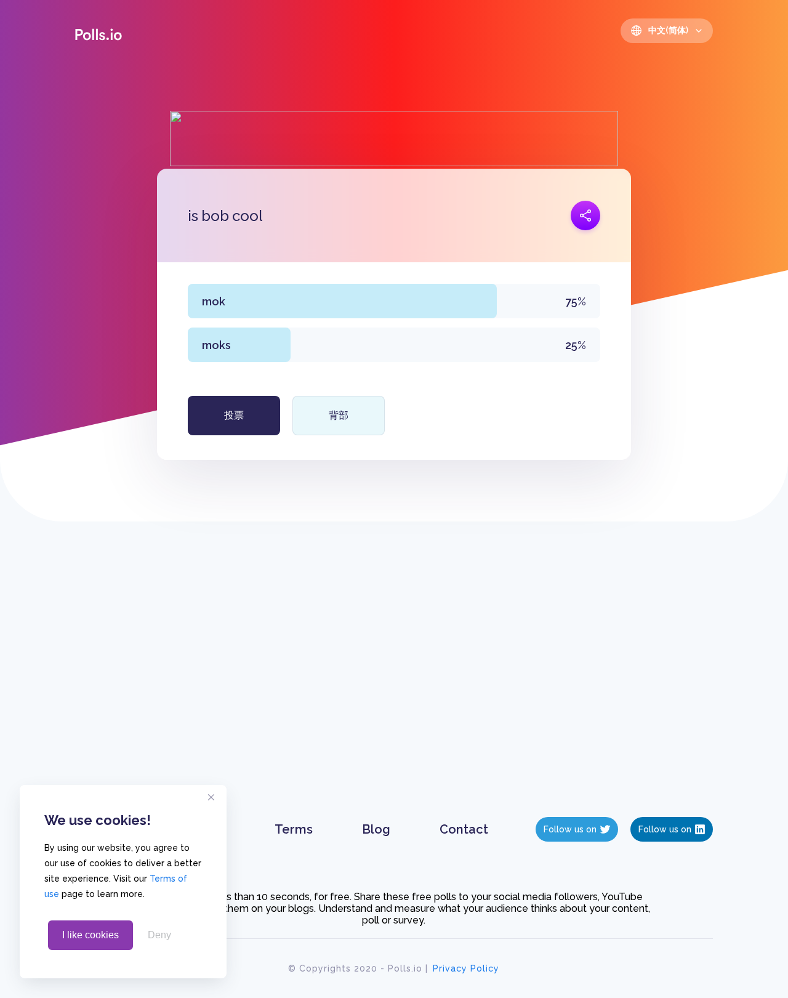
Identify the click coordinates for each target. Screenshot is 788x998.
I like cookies (90, 935)
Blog (376, 829)
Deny (159, 935)
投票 (234, 415)
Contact (464, 829)
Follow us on (570, 829)
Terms (294, 829)
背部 (338, 415)
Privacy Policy (466, 968)
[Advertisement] (394, 681)
